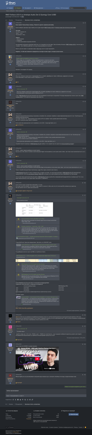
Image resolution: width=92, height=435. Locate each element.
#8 (85, 148)
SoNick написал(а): (21, 89)
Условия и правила (53, 427)
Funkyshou (28, 418)
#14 (85, 344)
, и (24, 190)
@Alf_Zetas (21, 308)
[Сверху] (84, 427)
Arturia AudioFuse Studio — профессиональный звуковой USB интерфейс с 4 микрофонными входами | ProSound (44, 236)
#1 (85, 22)
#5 (85, 101)
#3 (85, 74)
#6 (85, 114)
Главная (80, 427)
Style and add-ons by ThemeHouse (13, 430)
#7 (85, 129)
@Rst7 (17, 308)
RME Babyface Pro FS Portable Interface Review (33, 264)
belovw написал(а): (21, 328)
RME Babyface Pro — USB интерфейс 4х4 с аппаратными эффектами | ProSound (36, 255)
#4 (85, 86)
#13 (85, 326)
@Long (26, 308)
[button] (32, 8)
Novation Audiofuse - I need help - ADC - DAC (32, 226)
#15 (85, 374)
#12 (85, 315)
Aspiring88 (9, 16)
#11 (85, 195)
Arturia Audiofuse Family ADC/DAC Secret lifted (33, 218)
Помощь (76, 427)
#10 (85, 182)
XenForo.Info (16, 432)
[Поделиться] (83, 23)
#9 (85, 160)
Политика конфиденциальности (66, 427)
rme (22, 16)
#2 (85, 56)
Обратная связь (44, 427)
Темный (11, 427)
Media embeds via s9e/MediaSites (13, 433)
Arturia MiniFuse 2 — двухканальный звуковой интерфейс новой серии (39, 244)
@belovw (18, 316)
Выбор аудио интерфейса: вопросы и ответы (27, 58)
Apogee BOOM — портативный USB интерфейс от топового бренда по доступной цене (43, 297)
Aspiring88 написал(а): (22, 197)
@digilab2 (30, 308)
